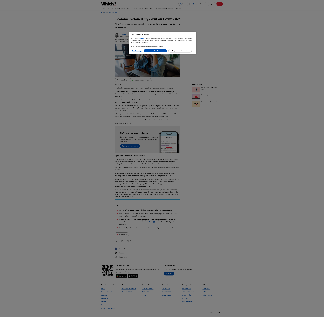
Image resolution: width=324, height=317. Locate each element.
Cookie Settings (137, 51)
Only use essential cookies (180, 51)
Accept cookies (155, 51)
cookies (141, 38)
